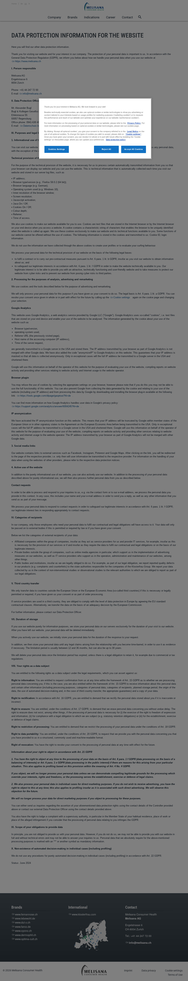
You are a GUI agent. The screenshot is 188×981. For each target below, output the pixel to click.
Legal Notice (132, 131)
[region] (95, 128)
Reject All (106, 149)
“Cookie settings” (133, 134)
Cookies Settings (56, 149)
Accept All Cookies (133, 149)
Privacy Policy (134, 123)
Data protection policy (116, 139)
